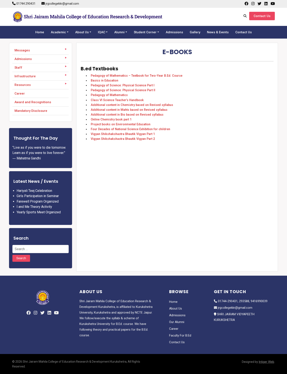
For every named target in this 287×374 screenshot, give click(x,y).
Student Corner (145, 32)
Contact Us (262, 16)
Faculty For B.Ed (180, 335)
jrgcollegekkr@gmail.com (62, 3)
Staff (18, 67)
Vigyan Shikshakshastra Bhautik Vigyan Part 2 (122, 139)
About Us (82, 32)
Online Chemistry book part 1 (110, 119)
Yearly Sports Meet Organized (39, 212)
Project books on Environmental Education (119, 124)
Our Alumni (176, 322)
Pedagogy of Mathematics (108, 95)
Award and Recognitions (32, 102)
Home (39, 32)
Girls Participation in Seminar (38, 196)
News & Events (218, 32)
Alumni (119, 32)
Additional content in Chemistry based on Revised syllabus (131, 105)
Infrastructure (25, 76)
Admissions (174, 32)
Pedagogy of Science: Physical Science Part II (122, 90)
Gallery (195, 32)
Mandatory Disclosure (30, 111)
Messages (22, 50)
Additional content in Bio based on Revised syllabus (126, 114)
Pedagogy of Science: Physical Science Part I (121, 85)
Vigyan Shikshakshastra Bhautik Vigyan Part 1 (122, 134)
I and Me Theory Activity (34, 207)
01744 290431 (26, 3)
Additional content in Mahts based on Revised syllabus (128, 110)
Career (19, 93)
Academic (58, 32)
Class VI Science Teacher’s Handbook (116, 100)
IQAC (101, 32)
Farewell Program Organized (38, 201)
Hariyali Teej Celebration (34, 191)
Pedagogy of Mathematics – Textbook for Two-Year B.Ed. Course (135, 75)
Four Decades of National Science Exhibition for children (129, 129)
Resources (22, 85)
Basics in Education (103, 80)
